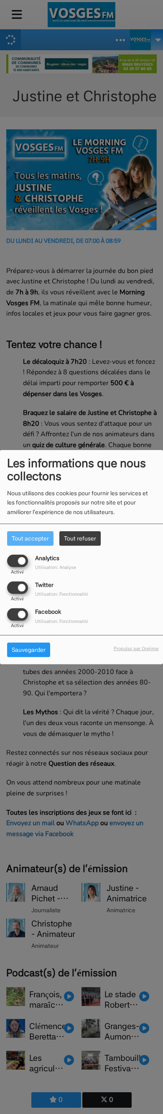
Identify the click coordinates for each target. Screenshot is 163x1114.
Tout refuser (80, 538)
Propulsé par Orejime (136, 648)
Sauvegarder (29, 649)
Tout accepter (30, 538)
